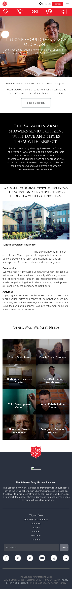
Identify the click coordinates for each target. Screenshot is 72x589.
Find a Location (36, 103)
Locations (46, 4)
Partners (36, 539)
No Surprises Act (20, 583)
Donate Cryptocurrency (36, 519)
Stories (36, 527)
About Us (36, 523)
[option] (36, 46)
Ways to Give (36, 515)
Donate (58, 4)
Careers (36, 531)
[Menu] (66, 3)
